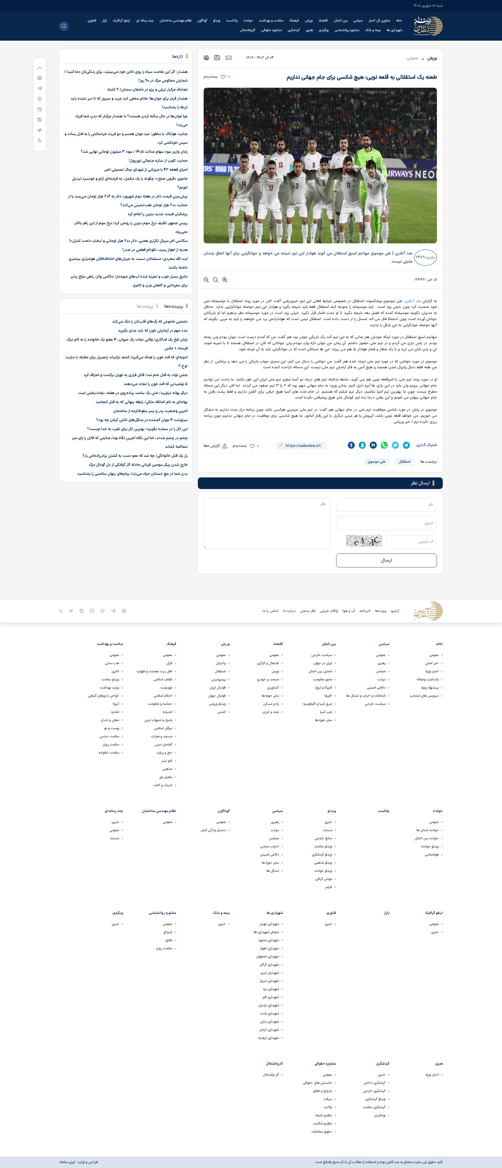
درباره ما (289, 611)
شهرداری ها (394, 30)
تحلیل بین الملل (320, 671)
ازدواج (168, 932)
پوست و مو (111, 728)
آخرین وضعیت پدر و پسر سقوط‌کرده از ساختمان (150, 411)
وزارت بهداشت (109, 687)
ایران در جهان (322, 663)
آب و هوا (349, 611)
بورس (275, 671)
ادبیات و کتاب (162, 785)
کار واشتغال (271, 1074)
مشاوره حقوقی (271, 30)
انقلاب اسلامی (162, 679)
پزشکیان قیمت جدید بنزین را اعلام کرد (158, 214)
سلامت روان (111, 744)
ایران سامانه (67, 1162)
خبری (328, 822)
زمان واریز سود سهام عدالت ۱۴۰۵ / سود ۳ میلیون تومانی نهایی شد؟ (134, 152)
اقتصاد (323, 20)
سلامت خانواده (109, 752)
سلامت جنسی (109, 736)
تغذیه (115, 712)
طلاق (168, 940)
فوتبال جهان (217, 695)
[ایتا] (39, 109)
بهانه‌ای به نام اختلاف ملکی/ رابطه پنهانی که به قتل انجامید (142, 402)
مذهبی (167, 769)
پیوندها (381, 611)
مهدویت (166, 687)
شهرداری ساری (269, 1021)
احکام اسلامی (163, 695)
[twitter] (395, 445)
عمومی (412, 58)
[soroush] (362, 445)
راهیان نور (165, 777)
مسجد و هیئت (161, 736)
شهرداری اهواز (269, 948)
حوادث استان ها (427, 830)
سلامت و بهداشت (271, 20)
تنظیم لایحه (323, 1115)
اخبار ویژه (432, 671)
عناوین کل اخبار (379, 20)
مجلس (381, 671)
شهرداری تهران (269, 924)
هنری (309, 30)
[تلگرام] (39, 88)
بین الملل (340, 20)
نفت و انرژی (270, 712)
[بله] (39, 119)
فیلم (328, 887)
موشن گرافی (323, 879)
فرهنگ (294, 20)
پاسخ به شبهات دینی (158, 720)
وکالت (328, 1107)
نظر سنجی (308, 611)
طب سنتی (112, 663)
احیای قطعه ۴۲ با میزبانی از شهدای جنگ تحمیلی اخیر (146, 170)
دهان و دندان (110, 720)
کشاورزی (273, 687)
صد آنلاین (413, 301)
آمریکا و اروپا (323, 687)
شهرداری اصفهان (267, 956)
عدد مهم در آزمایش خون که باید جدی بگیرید (153, 331)
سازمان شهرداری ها (266, 932)
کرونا (116, 704)
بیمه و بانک (373, 30)
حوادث (248, 20)
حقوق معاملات (321, 1131)
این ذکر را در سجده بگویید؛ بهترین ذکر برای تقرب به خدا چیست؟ (137, 429)
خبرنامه (365, 611)
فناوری (91, 20)
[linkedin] (373, 445)
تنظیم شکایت (322, 1123)
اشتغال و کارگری (268, 663)
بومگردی (380, 1115)
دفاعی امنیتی (376, 687)
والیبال (221, 663)
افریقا (328, 695)
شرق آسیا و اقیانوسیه (317, 704)
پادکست (232, 20)
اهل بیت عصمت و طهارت (154, 671)
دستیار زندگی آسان (213, 830)
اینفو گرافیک (121, 20)
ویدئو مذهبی (323, 862)
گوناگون (202, 20)
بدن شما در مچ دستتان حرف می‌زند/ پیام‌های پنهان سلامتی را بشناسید (132, 474)
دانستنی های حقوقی (317, 1083)
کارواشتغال (247, 30)
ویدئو (216, 20)
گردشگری (294, 30)
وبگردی (324, 30)
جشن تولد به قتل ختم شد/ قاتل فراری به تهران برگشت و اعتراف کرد (136, 375)
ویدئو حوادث (430, 846)
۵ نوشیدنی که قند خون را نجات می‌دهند (156, 384)
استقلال (404, 462)
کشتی (221, 712)
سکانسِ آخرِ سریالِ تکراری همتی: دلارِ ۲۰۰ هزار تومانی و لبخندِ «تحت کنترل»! (128, 241)
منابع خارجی (323, 838)
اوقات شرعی (329, 611)
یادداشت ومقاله (428, 679)
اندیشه (167, 712)
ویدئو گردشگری (322, 854)
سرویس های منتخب (424, 695)
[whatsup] (384, 445)
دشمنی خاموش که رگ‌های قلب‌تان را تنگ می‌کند (150, 322)
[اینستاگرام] (39, 78)
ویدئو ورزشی (217, 704)
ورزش (309, 20)
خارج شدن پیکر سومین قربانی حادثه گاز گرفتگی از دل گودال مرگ (138, 465)
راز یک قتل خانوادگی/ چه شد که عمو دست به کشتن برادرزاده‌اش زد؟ (135, 456)
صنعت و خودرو (268, 679)
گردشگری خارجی (374, 1091)
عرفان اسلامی (163, 728)
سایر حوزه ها (323, 720)
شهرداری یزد (271, 989)
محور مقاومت (322, 679)
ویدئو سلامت (110, 679)
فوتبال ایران (217, 687)
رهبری (381, 663)
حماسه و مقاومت (160, 704)
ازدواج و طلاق (322, 1091)
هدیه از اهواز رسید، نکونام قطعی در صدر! (155, 250)
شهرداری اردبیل (268, 1005)
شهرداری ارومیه (268, 1038)
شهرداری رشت (269, 1013)
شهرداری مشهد (268, 940)
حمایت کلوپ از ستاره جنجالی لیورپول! (158, 161)
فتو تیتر (166, 760)
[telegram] (406, 445)
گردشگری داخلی (374, 1083)
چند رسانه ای (145, 20)
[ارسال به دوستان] (228, 57)
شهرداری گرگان (269, 964)
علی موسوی (376, 462)
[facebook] (351, 445)
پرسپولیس (218, 679)
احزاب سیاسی (269, 846)
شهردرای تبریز (269, 972)
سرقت (327, 1099)
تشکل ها (272, 871)
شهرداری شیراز (269, 981)
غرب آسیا (326, 712)
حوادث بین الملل (427, 838)
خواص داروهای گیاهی (103, 695)
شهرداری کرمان (269, 1029)
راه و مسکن (271, 704)
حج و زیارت (164, 752)
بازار (104, 20)
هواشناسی (432, 854)
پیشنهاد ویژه (430, 687)
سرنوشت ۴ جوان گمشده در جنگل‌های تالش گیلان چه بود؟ (142, 420)
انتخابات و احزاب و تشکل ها (366, 695)
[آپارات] (39, 98)
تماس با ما (270, 611)
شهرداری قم (271, 997)
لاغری (115, 671)
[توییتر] (39, 130)
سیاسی (358, 20)
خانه (399, 20)
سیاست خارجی (375, 704)
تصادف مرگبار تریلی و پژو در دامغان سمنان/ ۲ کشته (147, 90)
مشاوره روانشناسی (346, 30)
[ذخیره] (217, 57)
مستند (327, 830)
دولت (381, 679)
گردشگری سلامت (374, 1107)
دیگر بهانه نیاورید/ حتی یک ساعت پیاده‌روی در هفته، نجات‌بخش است (133, 393)
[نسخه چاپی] (206, 57)
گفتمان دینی (163, 744)
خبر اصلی (432, 663)
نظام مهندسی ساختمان (175, 20)
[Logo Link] (428, 26)
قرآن (169, 663)
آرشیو (395, 611)
